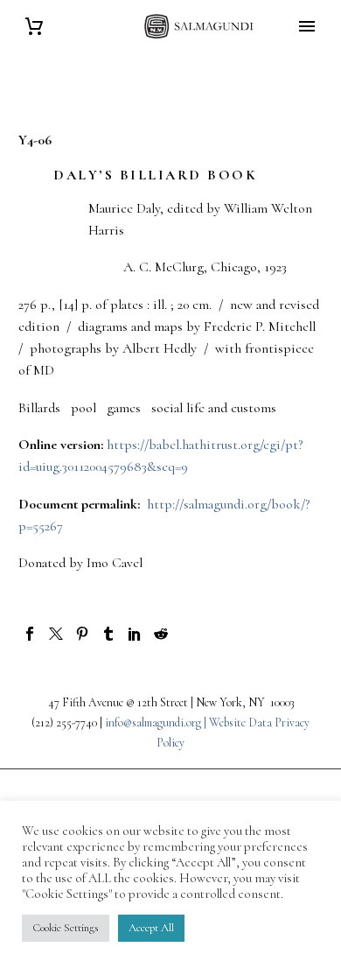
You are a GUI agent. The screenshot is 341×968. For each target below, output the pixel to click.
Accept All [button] (151, 928)
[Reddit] (161, 634)
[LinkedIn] (135, 634)
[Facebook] (30, 634)
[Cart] (34, 27)
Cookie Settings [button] (65, 928)
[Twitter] (56, 634)
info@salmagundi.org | (157, 722)
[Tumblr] (108, 634)
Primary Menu (307, 26)
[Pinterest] (82, 634)
